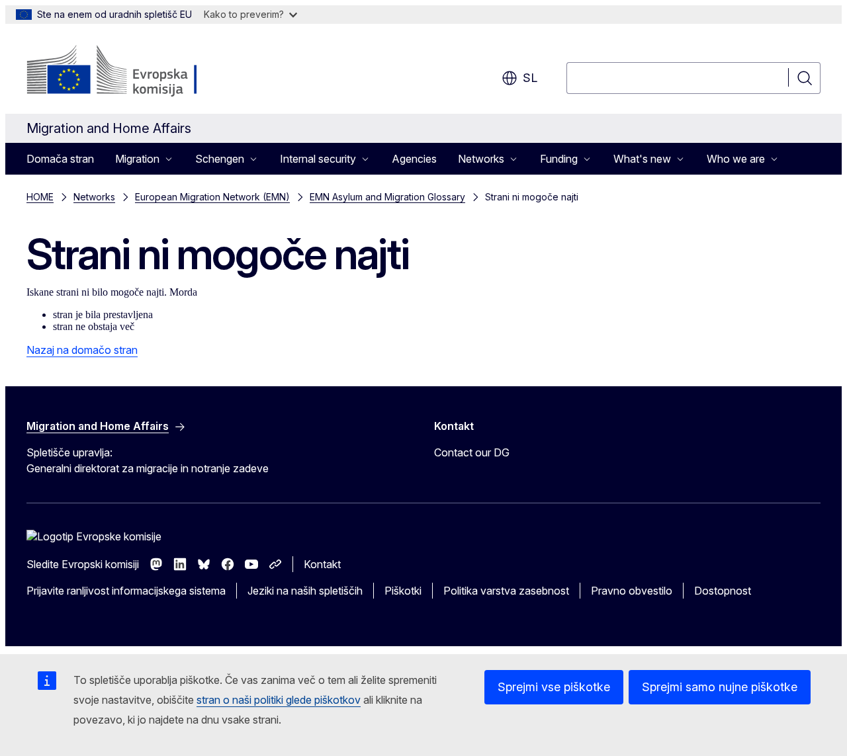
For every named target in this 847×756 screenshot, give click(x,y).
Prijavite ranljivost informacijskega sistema (126, 590)
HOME (40, 196)
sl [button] (530, 78)
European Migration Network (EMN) (212, 196)
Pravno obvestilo (631, 590)
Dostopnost (722, 590)
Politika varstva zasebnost (506, 590)
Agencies (414, 158)
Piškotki (403, 590)
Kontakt (322, 564)
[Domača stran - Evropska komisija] (133, 71)
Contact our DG (472, 452)
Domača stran (60, 158)
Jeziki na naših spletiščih (305, 590)
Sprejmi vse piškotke (554, 687)
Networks (94, 196)
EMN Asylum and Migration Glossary (387, 196)
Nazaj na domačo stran (82, 350)
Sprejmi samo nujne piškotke (719, 687)
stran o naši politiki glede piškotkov (279, 699)
